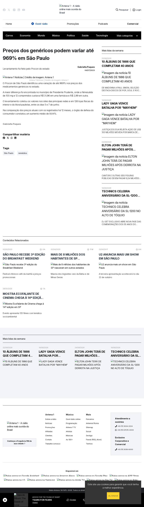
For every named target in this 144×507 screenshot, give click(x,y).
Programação (71, 423)
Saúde (85, 35)
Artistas (69, 431)
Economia (25, 35)
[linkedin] (15, 138)
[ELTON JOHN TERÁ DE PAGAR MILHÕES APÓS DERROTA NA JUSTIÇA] (121, 162)
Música (56, 35)
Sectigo (89, 435)
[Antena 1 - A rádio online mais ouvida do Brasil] (72, 9)
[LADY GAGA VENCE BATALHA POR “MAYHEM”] (121, 119)
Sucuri (88, 431)
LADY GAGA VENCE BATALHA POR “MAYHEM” (119, 105)
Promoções (73, 23)
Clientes (48, 435)
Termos (89, 444)
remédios (22, 153)
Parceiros (90, 419)
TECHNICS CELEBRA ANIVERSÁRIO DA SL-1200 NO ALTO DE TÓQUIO (120, 194)
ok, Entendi (113, 496)
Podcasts (103, 23)
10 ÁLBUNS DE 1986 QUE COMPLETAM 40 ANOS (118, 64)
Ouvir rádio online (73, 419)
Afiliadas (48, 431)
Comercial (132, 23)
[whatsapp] (12, 138)
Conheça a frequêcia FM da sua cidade (19, 442)
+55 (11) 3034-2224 (125, 426)
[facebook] (4, 138)
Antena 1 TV (71, 427)
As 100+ (69, 440)
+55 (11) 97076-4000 (125, 430)
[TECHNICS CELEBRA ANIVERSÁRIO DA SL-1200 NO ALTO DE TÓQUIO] (121, 208)
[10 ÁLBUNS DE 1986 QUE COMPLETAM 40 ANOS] (121, 77)
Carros (9, 35)
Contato (48, 440)
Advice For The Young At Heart (46, 497)
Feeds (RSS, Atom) (94, 440)
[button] (4, 9)
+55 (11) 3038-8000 (125, 449)
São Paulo (8, 153)
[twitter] (8, 138)
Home (9, 23)
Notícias (48, 423)
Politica (71, 35)
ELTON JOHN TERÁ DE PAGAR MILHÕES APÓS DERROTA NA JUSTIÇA (117, 148)
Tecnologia (102, 35)
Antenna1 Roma (92, 423)
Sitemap (89, 427)
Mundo (41, 35)
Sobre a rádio (50, 419)
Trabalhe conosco (52, 444)
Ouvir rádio (41, 23)
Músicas (69, 435)
